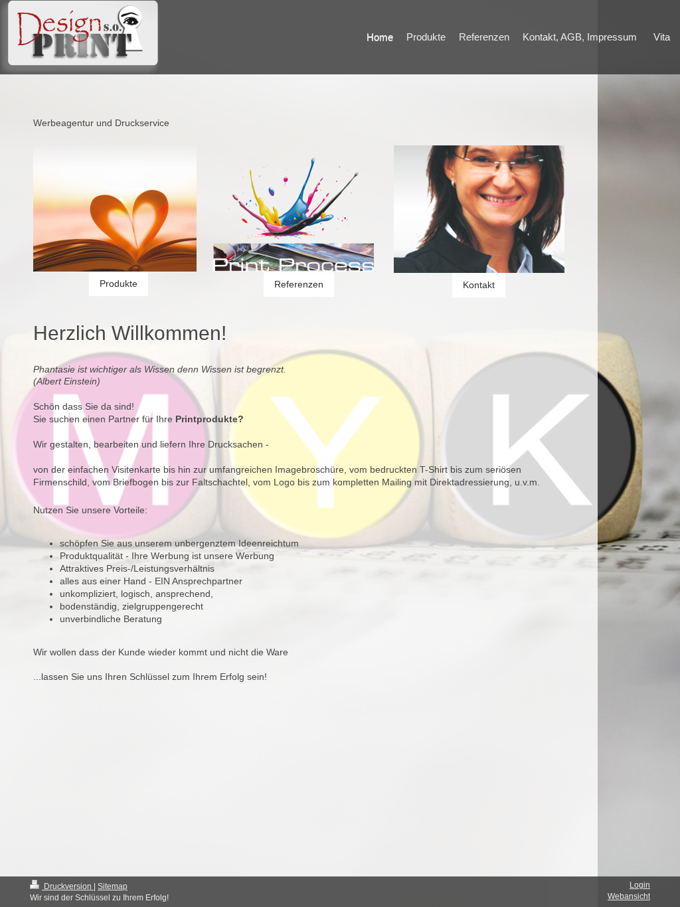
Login (640, 885)
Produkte (118, 283)
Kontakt (479, 285)
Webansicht (629, 896)
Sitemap (113, 886)
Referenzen (298, 284)
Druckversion (68, 886)
